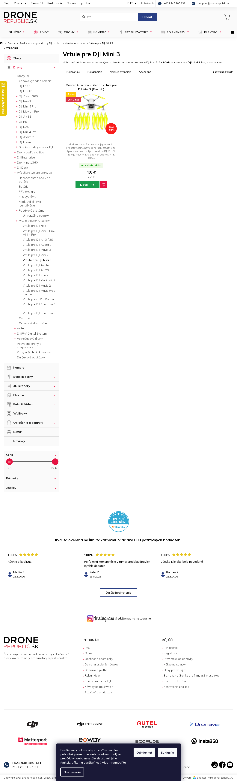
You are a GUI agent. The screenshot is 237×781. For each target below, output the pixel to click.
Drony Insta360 (27, 162)
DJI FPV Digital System (31, 333)
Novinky (19, 441)
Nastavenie (72, 772)
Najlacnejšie (94, 72)
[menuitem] (15, 32)
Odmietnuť (144, 752)
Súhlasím (167, 752)
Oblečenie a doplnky (28, 422)
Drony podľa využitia (30, 152)
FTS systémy (27, 196)
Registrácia (171, 653)
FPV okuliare (27, 191)
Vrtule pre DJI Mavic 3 (37, 250)
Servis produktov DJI (98, 681)
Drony (17, 67)
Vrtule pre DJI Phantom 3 (39, 313)
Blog (7, 3)
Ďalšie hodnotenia (119, 592)
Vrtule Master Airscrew (34, 220)
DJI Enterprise (25, 157)
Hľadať (147, 17)
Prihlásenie (171, 648)
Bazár (17, 432)
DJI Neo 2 (24, 101)
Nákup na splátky (175, 664)
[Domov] (2, 43)
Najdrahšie (73, 72)
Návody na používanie (99, 687)
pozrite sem (214, 62)
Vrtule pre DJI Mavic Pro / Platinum (39, 292)
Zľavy (17, 58)
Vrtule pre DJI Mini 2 (36, 255)
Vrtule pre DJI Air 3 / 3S (38, 239)
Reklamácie (54, 3)
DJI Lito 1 (25, 86)
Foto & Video (23, 404)
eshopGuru (227, 777)
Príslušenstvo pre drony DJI (34, 172)
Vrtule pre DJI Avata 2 (37, 244)
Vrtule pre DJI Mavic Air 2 (39, 280)
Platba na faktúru (175, 681)
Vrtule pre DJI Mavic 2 (37, 285)
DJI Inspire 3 (26, 142)
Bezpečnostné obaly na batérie (34, 179)
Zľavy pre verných (175, 670)
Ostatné (24, 318)
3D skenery (21, 386)
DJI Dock (22, 167)
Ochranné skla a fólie (33, 323)
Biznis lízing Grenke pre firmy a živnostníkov (191, 675)
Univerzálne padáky (36, 215)
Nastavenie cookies (176, 687)
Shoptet (201, 777)
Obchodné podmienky (99, 659)
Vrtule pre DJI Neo (34, 226)
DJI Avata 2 (26, 137)
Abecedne (145, 72)
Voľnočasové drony (29, 338)
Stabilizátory (23, 376)
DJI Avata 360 (28, 96)
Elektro (18, 395)
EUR (130, 3)
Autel (20, 328)
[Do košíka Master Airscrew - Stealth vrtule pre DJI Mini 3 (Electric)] (103, 184)
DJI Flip (23, 121)
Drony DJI (22, 76)
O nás (88, 653)
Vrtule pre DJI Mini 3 (37, 260)
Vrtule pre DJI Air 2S (36, 270)
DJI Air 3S (24, 116)
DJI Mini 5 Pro (27, 106)
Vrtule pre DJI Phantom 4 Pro (39, 306)
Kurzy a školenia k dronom (34, 352)
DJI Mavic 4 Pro (28, 111)
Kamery (19, 367)
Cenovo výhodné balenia (35, 81)
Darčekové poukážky (31, 357)
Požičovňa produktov (98, 692)
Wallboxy (20, 413)
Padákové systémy (31, 210)
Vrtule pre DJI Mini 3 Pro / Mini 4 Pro (39, 232)
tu (124, 762)
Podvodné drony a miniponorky (28, 345)
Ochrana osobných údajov (101, 664)
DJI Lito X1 (26, 91)
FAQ (87, 648)
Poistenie (20, 3)
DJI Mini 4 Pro (27, 132)
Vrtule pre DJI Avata (36, 265)
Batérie (23, 186)
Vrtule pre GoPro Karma (38, 299)
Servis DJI (37, 3)
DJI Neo (23, 127)
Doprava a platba (78, 3)
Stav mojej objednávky (178, 659)
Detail (84, 184)
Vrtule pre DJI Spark (35, 275)
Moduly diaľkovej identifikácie (30, 203)
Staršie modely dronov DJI (35, 147)
